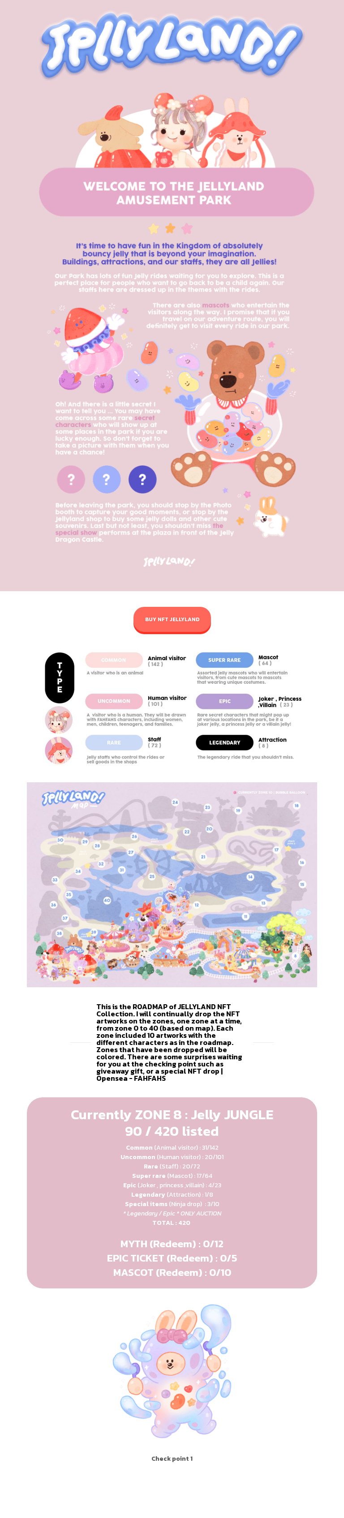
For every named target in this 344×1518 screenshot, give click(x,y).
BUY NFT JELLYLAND (172, 619)
